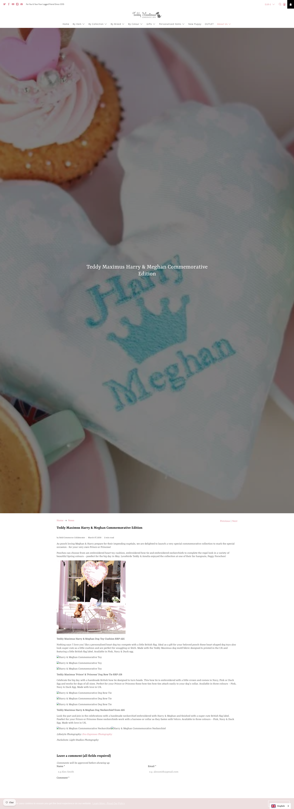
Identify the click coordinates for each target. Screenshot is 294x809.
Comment (63, 777)
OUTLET (209, 24)
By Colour (133, 24)
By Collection (96, 24)
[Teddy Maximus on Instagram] (18, 5)
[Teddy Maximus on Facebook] (9, 5)
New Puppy (194, 24)
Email (152, 766)
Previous (225, 521)
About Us (222, 24)
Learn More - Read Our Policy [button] (108, 803)
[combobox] (280, 806)
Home (66, 24)
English (281, 806)
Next (234, 521)
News (71, 520)
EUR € (268, 4)
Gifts (149, 24)
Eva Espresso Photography (97, 734)
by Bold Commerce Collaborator (71, 538)
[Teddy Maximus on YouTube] (14, 5)
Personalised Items (170, 24)
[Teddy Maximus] (147, 15)
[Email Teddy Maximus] (22, 5)
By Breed (116, 24)
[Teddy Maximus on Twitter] (5, 5)
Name (61, 766)
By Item (77, 24)
